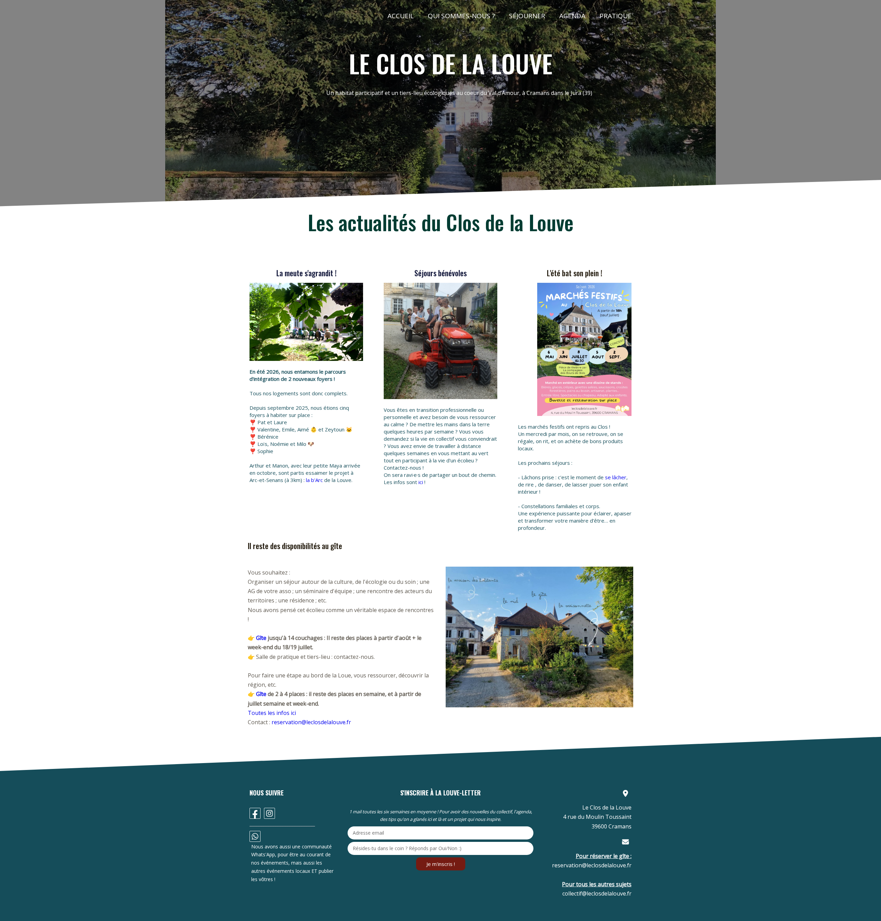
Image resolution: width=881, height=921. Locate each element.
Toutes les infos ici (272, 713)
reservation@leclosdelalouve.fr (311, 722)
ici (420, 482)
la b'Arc (314, 479)
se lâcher (615, 477)
